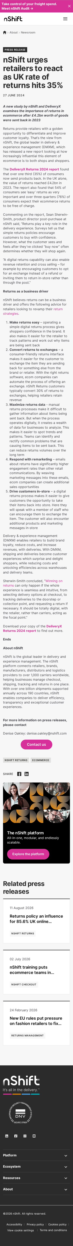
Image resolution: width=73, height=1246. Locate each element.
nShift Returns (16, 760)
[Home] (4, 32)
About (14, 32)
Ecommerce (40, 760)
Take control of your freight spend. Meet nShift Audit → (29, 6)
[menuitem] (20, 1230)
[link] (21, 1085)
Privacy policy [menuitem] (35, 1224)
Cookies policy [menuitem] (57, 1224)
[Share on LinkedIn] (27, 774)
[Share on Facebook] (19, 774)
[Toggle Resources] (36, 1177)
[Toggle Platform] (36, 1155)
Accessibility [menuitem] (14, 1224)
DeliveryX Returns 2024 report (34, 169)
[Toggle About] (36, 1189)
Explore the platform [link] (28, 854)
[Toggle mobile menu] (65, 19)
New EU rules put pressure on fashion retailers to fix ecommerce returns (36, 1023)
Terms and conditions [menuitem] (53, 1230)
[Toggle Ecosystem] (36, 1166)
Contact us (36, 744)
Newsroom (28, 32)
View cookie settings (20, 1230)
